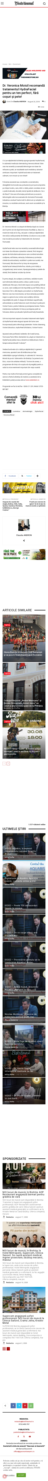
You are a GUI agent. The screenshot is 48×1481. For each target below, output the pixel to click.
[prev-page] (4, 763)
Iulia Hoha (9, 857)
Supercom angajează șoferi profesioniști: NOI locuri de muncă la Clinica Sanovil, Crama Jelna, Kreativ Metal (23, 1319)
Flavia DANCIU (11, 1020)
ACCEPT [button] (21, 1475)
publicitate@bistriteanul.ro (24, 1432)
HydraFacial (39, 411)
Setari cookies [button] (9, 1475)
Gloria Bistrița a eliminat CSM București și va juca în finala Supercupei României (23, 653)
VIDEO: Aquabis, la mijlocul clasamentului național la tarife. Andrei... (20, 851)
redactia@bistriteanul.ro (24, 1421)
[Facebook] (13, 1405)
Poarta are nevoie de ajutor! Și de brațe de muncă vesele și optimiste (35, 504)
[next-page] (8, 763)
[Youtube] (30, 1436)
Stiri (10, 64)
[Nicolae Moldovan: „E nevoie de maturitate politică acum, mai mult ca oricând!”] (24, 1009)
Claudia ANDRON (19, 101)
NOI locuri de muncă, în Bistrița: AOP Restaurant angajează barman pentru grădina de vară (23, 1194)
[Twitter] (19, 1405)
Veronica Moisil (9, 415)
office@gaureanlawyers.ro (24, 1451)
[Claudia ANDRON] (5, 101)
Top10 (7, 625)
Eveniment (16, 64)
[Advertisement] (24, 34)
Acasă (5, 64)
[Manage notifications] (5, 1476)
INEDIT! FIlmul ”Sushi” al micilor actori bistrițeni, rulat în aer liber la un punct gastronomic (22, 751)
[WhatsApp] (30, 1405)
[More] (37, 476)
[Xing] (24, 540)
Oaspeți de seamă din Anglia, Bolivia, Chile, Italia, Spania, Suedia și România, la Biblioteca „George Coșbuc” (13, 506)
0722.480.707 (24, 1424)
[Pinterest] (25, 1405)
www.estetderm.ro (32, 380)
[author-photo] (4, 1217)
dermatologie (27, 411)
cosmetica (16, 411)
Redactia (10, 1217)
